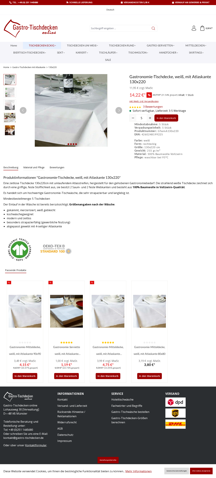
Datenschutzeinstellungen (177, 471)
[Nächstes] (118, 110)
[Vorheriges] (23, 110)
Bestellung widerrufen (108, 460)
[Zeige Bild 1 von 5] (66, 144)
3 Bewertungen (153, 107)
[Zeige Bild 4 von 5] (73, 144)
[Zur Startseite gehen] (31, 28)
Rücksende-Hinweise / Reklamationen (71, 414)
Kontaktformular (36, 445)
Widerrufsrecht (67, 422)
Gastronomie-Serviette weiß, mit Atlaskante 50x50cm (66, 351)
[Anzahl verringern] (133, 118)
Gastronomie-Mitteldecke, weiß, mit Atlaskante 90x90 (25, 350)
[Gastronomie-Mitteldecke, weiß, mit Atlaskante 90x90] (25, 311)
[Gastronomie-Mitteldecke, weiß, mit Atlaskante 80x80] (149, 311)
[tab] (10, 167)
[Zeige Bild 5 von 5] (76, 144)
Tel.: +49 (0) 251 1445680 (25, 2)
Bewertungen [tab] (57, 167)
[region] (63, 110)
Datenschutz (65, 435)
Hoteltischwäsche (122, 399)
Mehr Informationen (138, 471)
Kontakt (62, 399)
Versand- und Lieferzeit (72, 406)
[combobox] (120, 28)
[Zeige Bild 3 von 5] (71, 144)
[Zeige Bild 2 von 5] (68, 144)
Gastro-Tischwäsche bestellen (130, 412)
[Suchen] (153, 28)
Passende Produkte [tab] (15, 270)
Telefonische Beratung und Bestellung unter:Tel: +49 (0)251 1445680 (20, 426)
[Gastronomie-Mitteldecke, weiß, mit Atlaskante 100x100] (108, 311)
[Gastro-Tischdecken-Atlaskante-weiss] (71, 110)
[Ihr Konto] (193, 28)
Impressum (64, 441)
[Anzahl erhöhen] (150, 118)
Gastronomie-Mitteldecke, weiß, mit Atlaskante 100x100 (108, 351)
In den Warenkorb (166, 118)
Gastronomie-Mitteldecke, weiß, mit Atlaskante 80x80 (149, 350)
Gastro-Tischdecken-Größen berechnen (129, 420)
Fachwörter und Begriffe (126, 406)
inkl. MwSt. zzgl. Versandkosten (144, 101)
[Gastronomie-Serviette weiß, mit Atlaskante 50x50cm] (66, 311)
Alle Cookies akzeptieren (201, 471)
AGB (60, 428)
